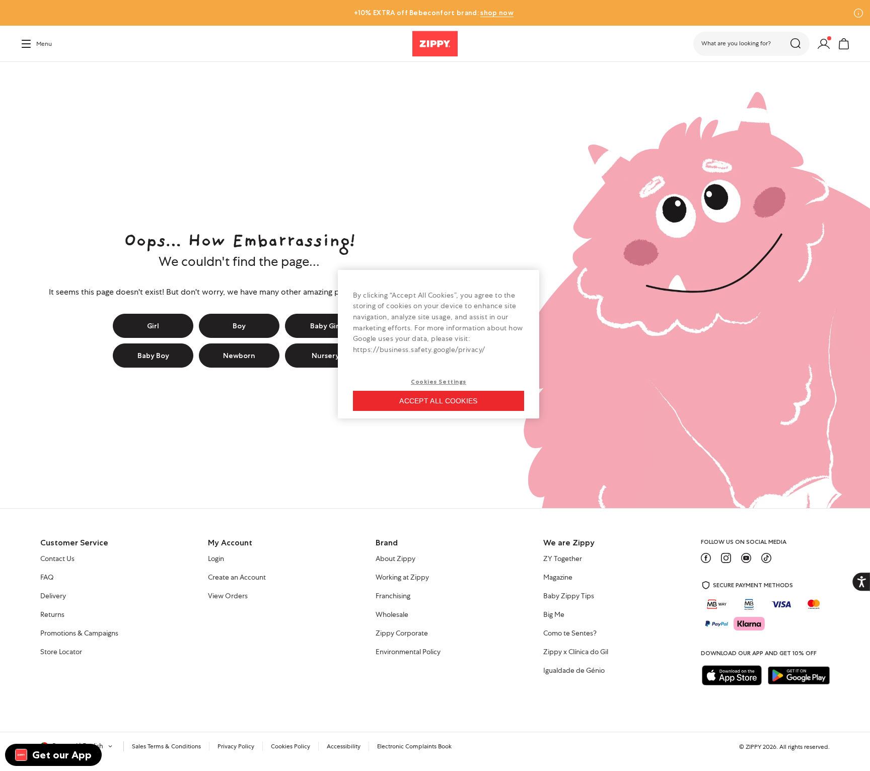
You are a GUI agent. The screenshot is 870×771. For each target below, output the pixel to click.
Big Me (553, 615)
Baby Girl (325, 325)
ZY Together (562, 559)
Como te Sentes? (570, 633)
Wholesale (392, 615)
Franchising (393, 596)
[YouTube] (746, 558)
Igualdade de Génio (574, 671)
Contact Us (57, 559)
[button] (751, 44)
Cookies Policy (290, 746)
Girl (153, 325)
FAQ (47, 578)
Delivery (53, 596)
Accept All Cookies (438, 401)
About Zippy (395, 559)
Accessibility (343, 746)
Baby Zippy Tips (568, 596)
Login (216, 559)
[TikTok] (766, 558)
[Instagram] (726, 558)
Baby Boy (153, 355)
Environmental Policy (408, 652)
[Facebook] (706, 558)
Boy (239, 325)
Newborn (239, 355)
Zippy (28, 76)
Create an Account (237, 578)
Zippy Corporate (402, 633)
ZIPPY (753, 747)
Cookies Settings (438, 381)
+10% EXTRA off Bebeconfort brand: (433, 12)
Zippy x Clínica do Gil (575, 652)
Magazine (557, 578)
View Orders (228, 596)
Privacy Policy (236, 746)
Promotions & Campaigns (79, 633)
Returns (52, 615)
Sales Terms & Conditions (166, 746)
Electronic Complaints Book (414, 746)
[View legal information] (858, 13)
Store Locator (61, 652)
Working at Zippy (402, 578)
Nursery (325, 355)
